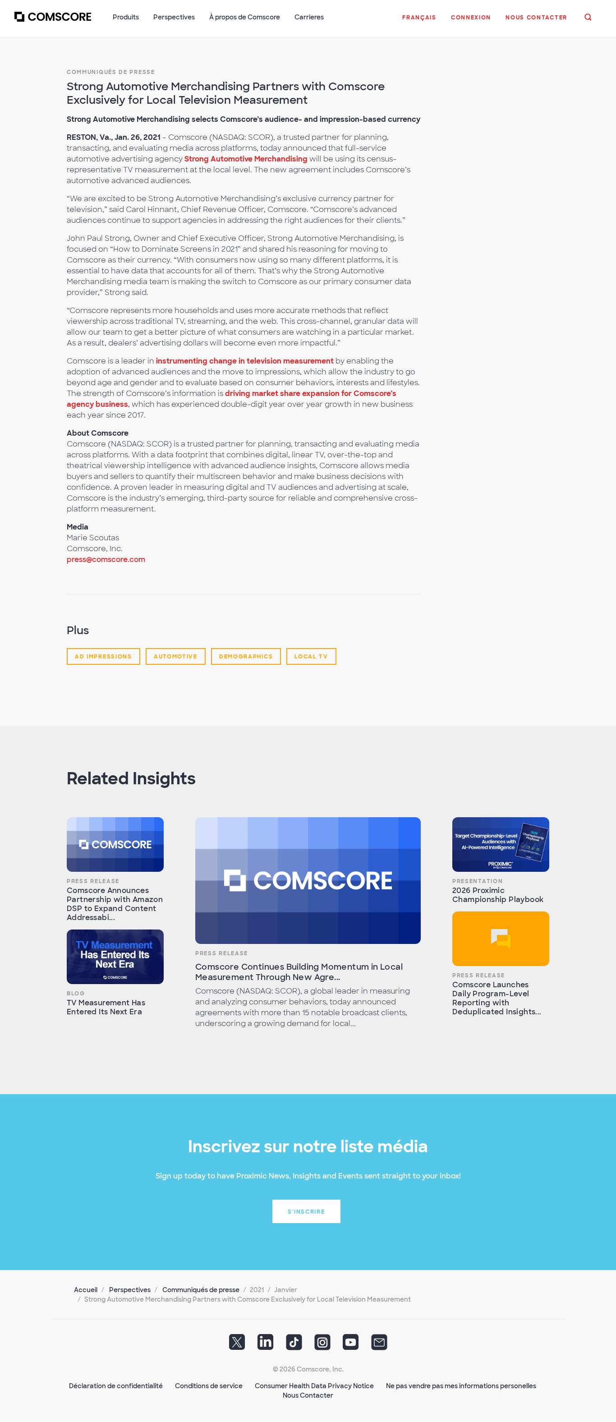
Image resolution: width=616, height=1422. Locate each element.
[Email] (379, 1345)
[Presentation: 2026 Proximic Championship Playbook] (500, 844)
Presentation (477, 881)
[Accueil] (52, 22)
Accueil (85, 1290)
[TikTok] (294, 1345)
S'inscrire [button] (306, 1211)
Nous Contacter (308, 1395)
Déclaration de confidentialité (116, 1386)
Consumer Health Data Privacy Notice (314, 1386)
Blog (76, 993)
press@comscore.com (106, 559)
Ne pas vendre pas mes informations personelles (461, 1386)
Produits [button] (126, 17)
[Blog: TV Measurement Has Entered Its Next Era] (115, 957)
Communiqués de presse (111, 72)
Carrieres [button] (309, 17)
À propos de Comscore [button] (244, 17)
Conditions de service (209, 1386)
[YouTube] (351, 1345)
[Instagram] (322, 1345)
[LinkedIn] (265, 1345)
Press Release (93, 881)
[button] (419, 22)
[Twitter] (237, 1345)
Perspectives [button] (174, 17)
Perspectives (130, 1290)
